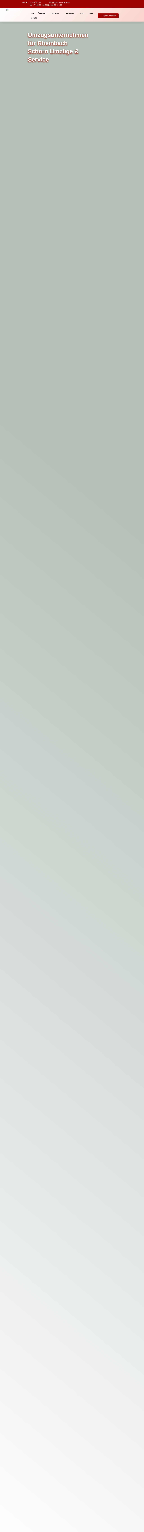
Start (32, 13)
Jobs (81, 13)
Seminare (55, 13)
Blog (91, 13)
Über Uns (42, 13)
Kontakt (33, 18)
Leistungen (69, 13)
